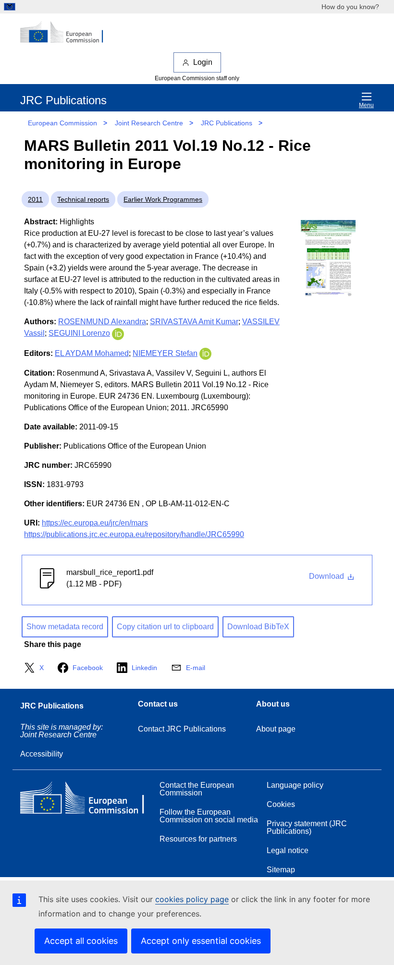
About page (276, 729)
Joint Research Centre (149, 123)
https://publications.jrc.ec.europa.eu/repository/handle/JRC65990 (134, 534)
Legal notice (287, 850)
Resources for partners (198, 839)
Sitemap (281, 870)
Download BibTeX (258, 627)
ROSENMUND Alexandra (102, 322)
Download (327, 576)
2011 (35, 199)
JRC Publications (226, 123)
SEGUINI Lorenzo (79, 333)
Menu (366, 105)
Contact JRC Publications (182, 729)
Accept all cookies (81, 941)
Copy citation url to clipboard (165, 627)
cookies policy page (192, 899)
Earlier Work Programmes (162, 199)
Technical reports (83, 199)
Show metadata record (64, 627)
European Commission (62, 123)
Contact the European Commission (197, 789)
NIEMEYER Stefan (165, 353)
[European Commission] (66, 32)
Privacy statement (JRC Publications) (307, 827)
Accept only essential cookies (201, 941)
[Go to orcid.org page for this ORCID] (118, 333)
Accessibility (41, 754)
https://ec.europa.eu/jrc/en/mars (95, 523)
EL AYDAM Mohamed (92, 353)
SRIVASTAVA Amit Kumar (194, 322)
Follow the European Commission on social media (209, 816)
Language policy (295, 785)
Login (202, 62)
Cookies (281, 804)
